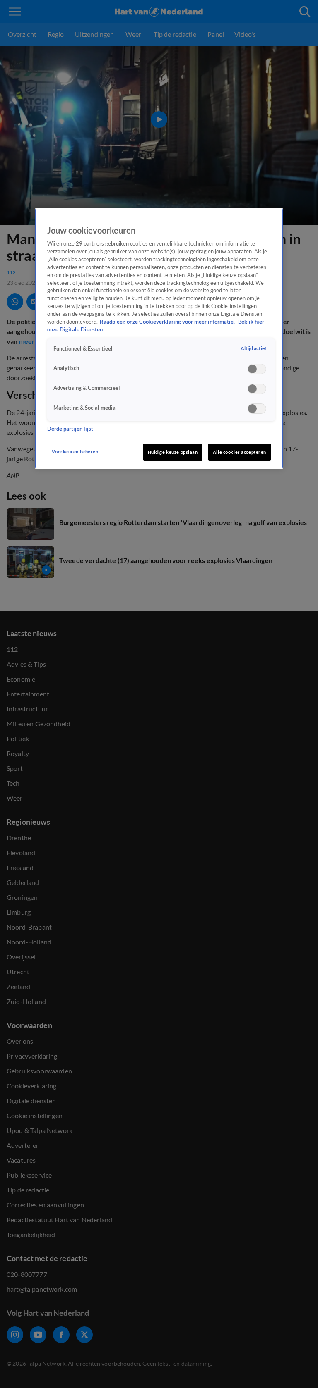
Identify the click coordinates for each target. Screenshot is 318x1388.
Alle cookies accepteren (239, 452)
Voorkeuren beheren (75, 451)
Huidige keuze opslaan (173, 452)
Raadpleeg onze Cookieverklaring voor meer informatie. (168, 322)
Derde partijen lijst (70, 429)
